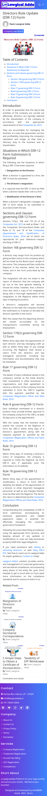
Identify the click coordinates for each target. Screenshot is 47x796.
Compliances (9, 766)
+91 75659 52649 (11, 702)
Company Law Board (13, 31)
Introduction (13, 64)
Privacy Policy (9, 728)
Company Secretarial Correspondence (13, 633)
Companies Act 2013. (32, 125)
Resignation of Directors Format (12, 604)
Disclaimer (8, 737)
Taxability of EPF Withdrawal (34, 659)
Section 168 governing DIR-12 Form (27, 79)
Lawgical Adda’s (11, 561)
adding (36, 547)
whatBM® (37, 790)
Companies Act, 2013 (13, 224)
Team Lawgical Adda (19, 24)
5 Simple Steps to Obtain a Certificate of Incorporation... (12, 663)
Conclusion (12, 100)
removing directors (12, 550)
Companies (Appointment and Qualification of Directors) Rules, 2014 (23, 233)
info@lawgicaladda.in (13, 698)
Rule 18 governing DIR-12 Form (25, 97)
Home (17, 793)
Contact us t (28, 556)
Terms (6, 732)
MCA (23, 793)
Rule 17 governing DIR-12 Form (25, 88)
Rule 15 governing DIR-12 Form (25, 94)
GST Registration (11, 762)
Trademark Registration (14, 753)
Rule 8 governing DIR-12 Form (25, 91)
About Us (7, 720)
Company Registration (14, 749)
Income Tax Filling (11, 758)
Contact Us (8, 724)
